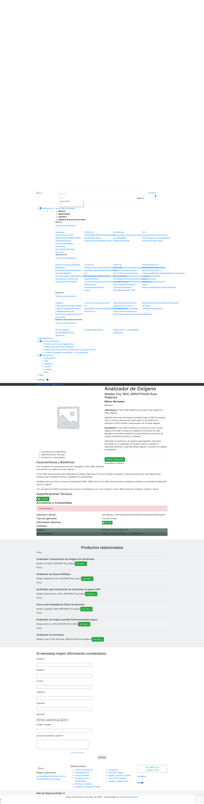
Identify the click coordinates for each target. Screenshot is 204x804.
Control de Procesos (93, 303)
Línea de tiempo (82, 775)
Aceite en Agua (62, 265)
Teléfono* (40, 692)
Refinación (158, 308)
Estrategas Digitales (129, 797)
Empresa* (40, 703)
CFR (86, 232)
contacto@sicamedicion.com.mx (51, 776)
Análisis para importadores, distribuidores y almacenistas (69, 349)
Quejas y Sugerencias (118, 781)
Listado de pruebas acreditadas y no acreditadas (66, 352)
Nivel (46, 372)
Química (149, 308)
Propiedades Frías (127, 290)
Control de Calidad (68, 281)
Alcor (64, 235)
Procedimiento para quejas (48, 779)
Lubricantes (128, 267)
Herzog (94, 241)
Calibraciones (47, 355)
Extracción (102, 281)
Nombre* (40, 659)
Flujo (46, 361)
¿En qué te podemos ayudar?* (50, 735)
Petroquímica (163, 303)
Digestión (96, 276)
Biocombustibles (73, 276)
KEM (118, 232)
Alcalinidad (70, 270)
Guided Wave (97, 330)
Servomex (157, 238)
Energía (109, 308)
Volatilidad (171, 287)
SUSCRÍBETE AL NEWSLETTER (152, 768)
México (120, 463)
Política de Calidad (83, 784)
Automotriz (71, 314)
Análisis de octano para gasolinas (59, 347)
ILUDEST (109, 241)
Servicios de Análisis (50, 341)
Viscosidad (161, 287)
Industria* (40, 714)
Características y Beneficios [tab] (53, 452)
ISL (114, 232)
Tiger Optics (157, 241)
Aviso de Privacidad (77, 753)
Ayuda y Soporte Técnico (119, 775)
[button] (0, 802)
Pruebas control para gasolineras (59, 344)
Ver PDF (43, 499)
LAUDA (131, 235)
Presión (47, 366)
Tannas (149, 241)
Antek (65, 243)
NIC (124, 241)
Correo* (40, 681)
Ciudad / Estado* (44, 724)
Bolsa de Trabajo (115, 772)
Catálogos (113, 770)
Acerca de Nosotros (84, 770)
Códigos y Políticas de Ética (87, 787)
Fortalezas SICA (82, 772)
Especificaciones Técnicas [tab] (53, 454)
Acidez (72, 265)
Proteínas (146, 265)
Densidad (93, 270)
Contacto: (41, 380)
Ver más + (80, 563)
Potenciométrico (133, 279)
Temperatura (49, 358)
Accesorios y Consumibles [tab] (53, 457)
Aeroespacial (71, 305)
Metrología (138, 267)
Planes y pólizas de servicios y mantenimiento (122, 533)
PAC (128, 241)
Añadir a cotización (114, 459)
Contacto (141, 776)
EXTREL (96, 235)
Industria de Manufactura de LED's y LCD (125, 306)
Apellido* (40, 670)
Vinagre (153, 287)
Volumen (48, 369)
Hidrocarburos (119, 303)
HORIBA (101, 241)
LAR (126, 235)
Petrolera (153, 303)
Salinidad (164, 273)
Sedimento (173, 273)
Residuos (156, 273)
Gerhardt (104, 235)
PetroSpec (157, 235)
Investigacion (139, 314)
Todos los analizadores (65, 225)
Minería (145, 303)
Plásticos (122, 279)
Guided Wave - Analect (123, 330)
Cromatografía (102, 267)
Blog (41, 375)
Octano (121, 270)
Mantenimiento (46, 338)
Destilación (103, 270)
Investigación (127, 314)
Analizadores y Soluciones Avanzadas (58, 208)
